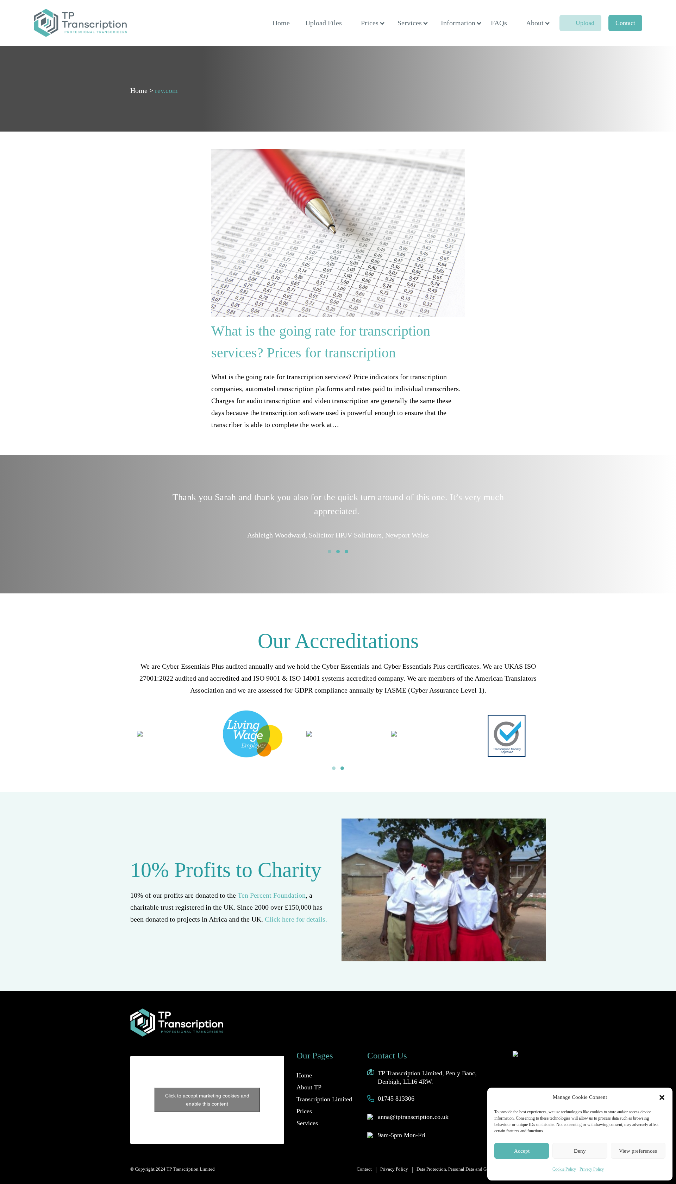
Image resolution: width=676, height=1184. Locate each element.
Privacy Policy (592, 1169)
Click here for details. (296, 919)
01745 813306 (396, 1098)
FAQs (499, 23)
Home (281, 23)
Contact (625, 22)
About (535, 23)
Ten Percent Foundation (272, 895)
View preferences (638, 1151)
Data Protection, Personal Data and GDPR (456, 1169)
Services (410, 23)
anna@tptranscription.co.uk (413, 1116)
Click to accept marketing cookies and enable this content (207, 1100)
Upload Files (323, 23)
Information (458, 23)
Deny (580, 1151)
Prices (369, 23)
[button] (661, 1097)
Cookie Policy (564, 1169)
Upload (585, 22)
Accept (522, 1151)
